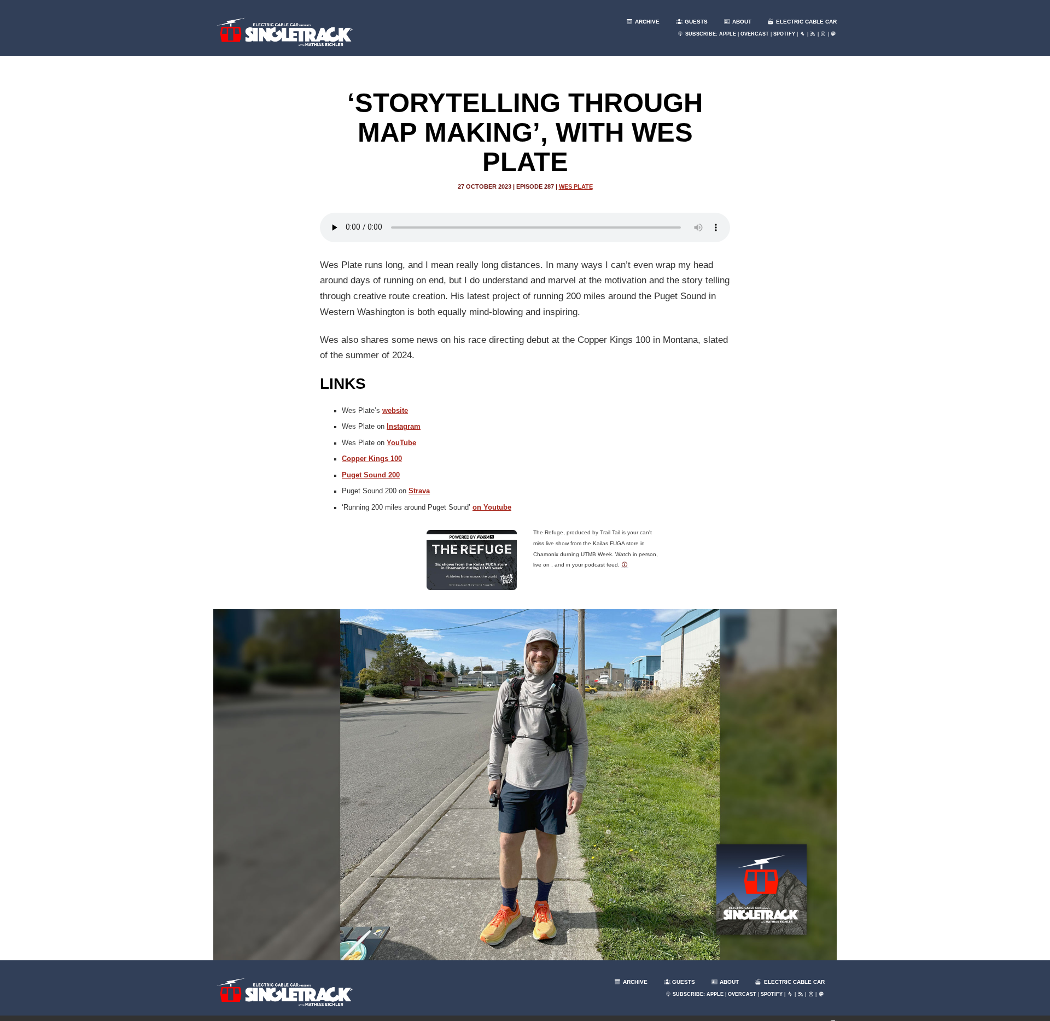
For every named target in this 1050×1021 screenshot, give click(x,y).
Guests (695, 22)
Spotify (784, 34)
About (741, 22)
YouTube (401, 443)
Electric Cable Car (805, 22)
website (395, 411)
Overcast (754, 34)
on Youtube (491, 507)
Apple (727, 34)
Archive (646, 22)
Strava (419, 491)
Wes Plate (576, 186)
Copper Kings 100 (372, 459)
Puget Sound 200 (371, 475)
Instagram (404, 426)
